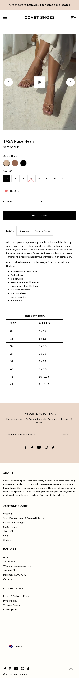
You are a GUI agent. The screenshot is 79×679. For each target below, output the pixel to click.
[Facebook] (25, 448)
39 (38, 178)
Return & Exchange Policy (16, 596)
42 (63, 178)
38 (30, 178)
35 (6, 178)
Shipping (24, 230)
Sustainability (10, 570)
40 (46, 178)
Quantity (7, 201)
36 (14, 178)
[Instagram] (46, 448)
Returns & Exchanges (14, 522)
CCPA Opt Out (10, 609)
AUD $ (18, 646)
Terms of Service (12, 605)
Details (10, 231)
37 (22, 178)
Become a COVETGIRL (14, 574)
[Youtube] (39, 448)
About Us (8, 557)
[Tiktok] (53, 448)
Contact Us (9, 540)
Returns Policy (42, 230)
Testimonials (9, 561)
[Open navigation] (12, 17)
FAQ (5, 535)
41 (54, 178)
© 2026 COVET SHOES (15, 674)
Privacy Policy (10, 600)
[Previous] (8, 82)
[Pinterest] (32, 448)
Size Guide (8, 531)
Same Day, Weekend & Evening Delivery (23, 518)
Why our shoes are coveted (17, 565)
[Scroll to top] (71, 669)
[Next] (70, 82)
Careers (7, 579)
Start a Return (10, 526)
